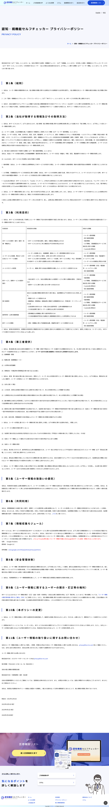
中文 (104, 13)
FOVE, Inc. (53, 806)
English (98, 13)
